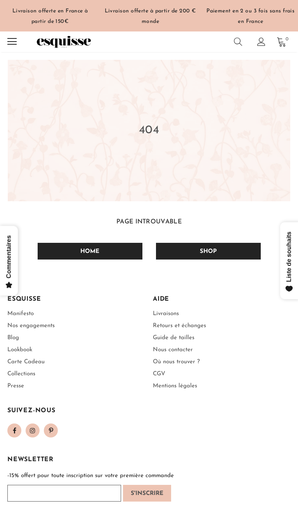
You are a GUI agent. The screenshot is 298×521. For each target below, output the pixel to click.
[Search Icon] (238, 41)
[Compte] (261, 42)
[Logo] (64, 41)
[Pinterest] (51, 430)
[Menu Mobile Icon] (12, 41)
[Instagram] (33, 430)
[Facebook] (14, 430)
